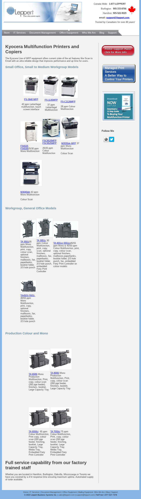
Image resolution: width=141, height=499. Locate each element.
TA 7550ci (55, 431)
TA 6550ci (34, 431)
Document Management (51, 492)
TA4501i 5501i (27, 295)
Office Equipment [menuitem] (68, 32)
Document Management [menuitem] (42, 32)
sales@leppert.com (66, 495)
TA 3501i (24, 241)
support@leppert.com (117, 17)
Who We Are (99, 492)
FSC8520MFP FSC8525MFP (49, 142)
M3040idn (25, 192)
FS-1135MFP (51, 100)
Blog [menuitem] (101, 32)
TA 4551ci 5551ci (61, 243)
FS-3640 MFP (31, 99)
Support (114, 492)
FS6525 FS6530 (24, 147)
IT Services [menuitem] (19, 32)
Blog (108, 492)
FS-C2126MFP (68, 101)
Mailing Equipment (86, 492)
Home (25, 492)
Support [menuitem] (112, 32)
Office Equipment (69, 492)
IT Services (34, 492)
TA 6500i (33, 374)
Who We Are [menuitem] (89, 32)
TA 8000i (54, 373)
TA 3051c (41, 240)
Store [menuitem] (7, 32)
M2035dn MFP (68, 143)
